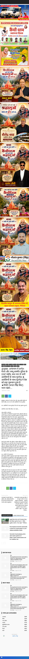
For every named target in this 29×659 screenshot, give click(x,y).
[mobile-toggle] (2, 2)
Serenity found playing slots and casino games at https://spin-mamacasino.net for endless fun (18, 567)
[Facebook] (6, 396)
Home (2, 362)
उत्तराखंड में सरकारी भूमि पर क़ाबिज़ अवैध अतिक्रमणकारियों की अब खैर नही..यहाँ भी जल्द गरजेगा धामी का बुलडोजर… (7, 500)
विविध (15, 366)
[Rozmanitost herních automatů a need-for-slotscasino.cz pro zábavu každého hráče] (5, 528)
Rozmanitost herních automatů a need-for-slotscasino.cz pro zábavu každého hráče (18, 528)
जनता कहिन (21, 364)
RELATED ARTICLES (7, 515)
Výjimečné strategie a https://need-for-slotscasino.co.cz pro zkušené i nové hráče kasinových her (18, 576)
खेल (17, 364)
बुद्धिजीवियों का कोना (7, 366)
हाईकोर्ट (18, 366)
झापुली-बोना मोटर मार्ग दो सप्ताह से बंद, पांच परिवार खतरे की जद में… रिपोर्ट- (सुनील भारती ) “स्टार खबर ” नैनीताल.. (18, 521)
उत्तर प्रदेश (10, 364)
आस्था (7, 364)
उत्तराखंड (15, 364)
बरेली (2, 366)
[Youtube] (26, 657)
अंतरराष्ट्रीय (8, 362)
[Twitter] (9, 396)
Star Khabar (12, 561)
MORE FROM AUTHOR (18, 515)
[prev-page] (2, 543)
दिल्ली (25, 364)
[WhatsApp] (2, 396)
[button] (27, 2)
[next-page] (5, 543)
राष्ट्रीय (12, 366)
